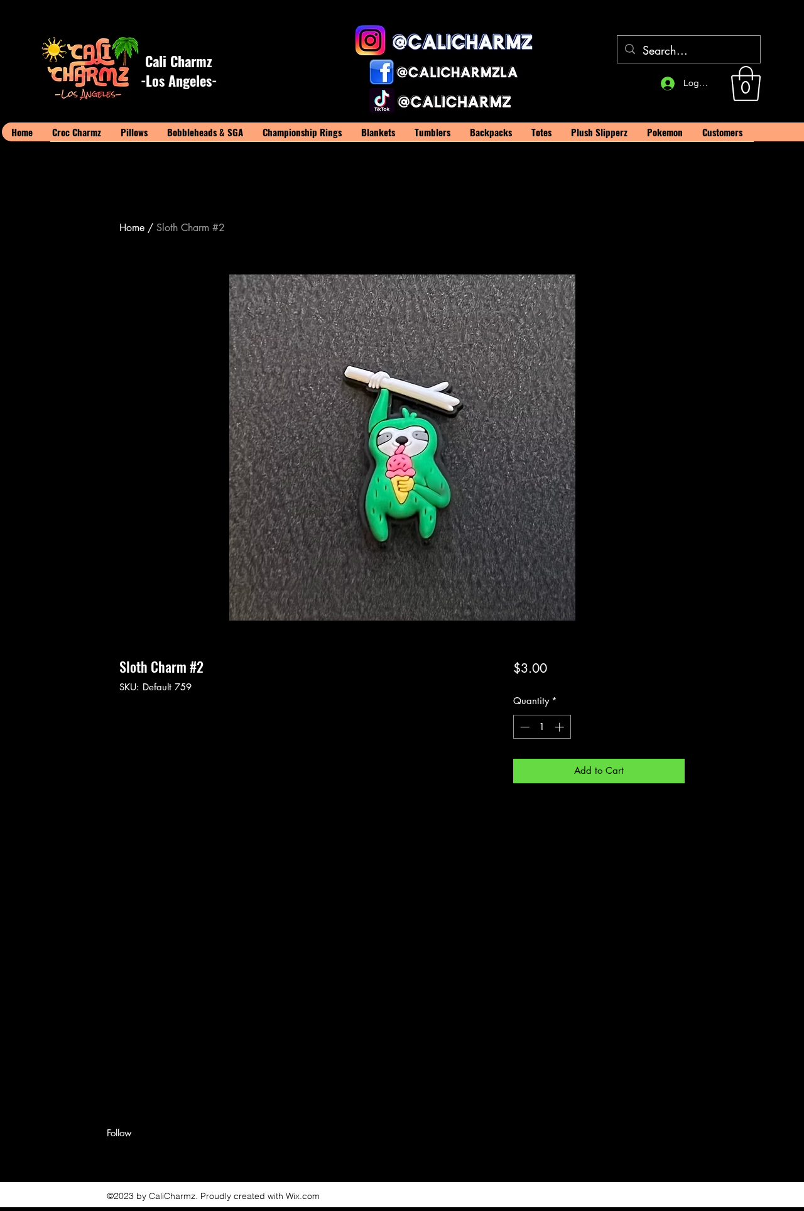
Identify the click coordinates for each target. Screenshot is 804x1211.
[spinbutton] (541, 727)
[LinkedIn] (150, 1155)
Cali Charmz (178, 61)
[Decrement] (523, 727)
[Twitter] (132, 1155)
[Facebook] (113, 1155)
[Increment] (560, 727)
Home (131, 227)
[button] (746, 83)
